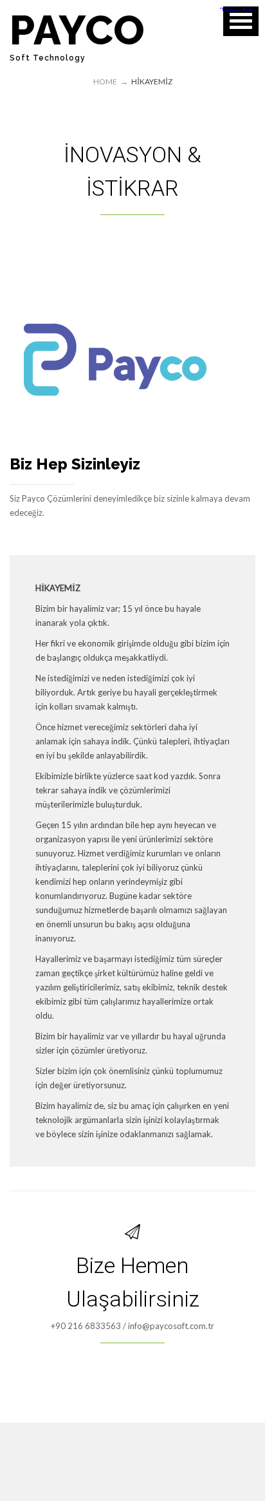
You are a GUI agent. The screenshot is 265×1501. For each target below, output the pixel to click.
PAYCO (77, 30)
